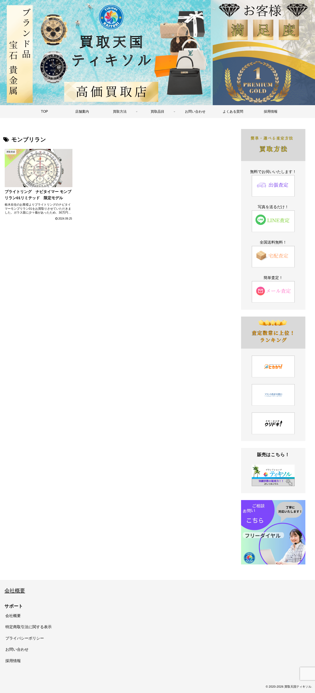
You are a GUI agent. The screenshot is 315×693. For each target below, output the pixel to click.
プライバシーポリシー (24, 638)
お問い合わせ (16, 649)
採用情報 (13, 661)
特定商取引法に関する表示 (28, 627)
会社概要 (14, 590)
